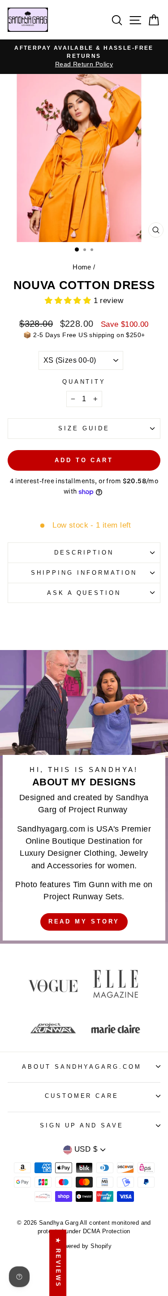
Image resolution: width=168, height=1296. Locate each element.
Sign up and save (82, 1125)
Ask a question (84, 592)
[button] (69, 300)
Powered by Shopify (84, 1246)
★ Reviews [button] (58, 1263)
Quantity (84, 381)
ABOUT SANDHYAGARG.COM (81, 1066)
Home (82, 267)
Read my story (84, 921)
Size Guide (84, 428)
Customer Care (82, 1095)
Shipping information (84, 572)
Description (84, 552)
